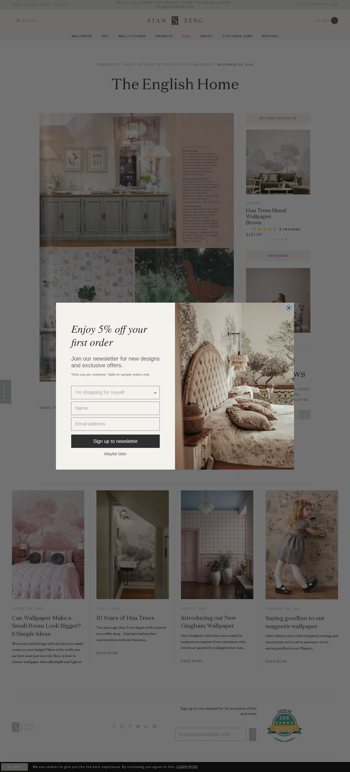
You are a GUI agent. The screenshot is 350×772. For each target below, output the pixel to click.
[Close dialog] (288, 308)
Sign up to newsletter (115, 441)
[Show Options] (155, 392)
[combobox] (114, 392)
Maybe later (115, 454)
